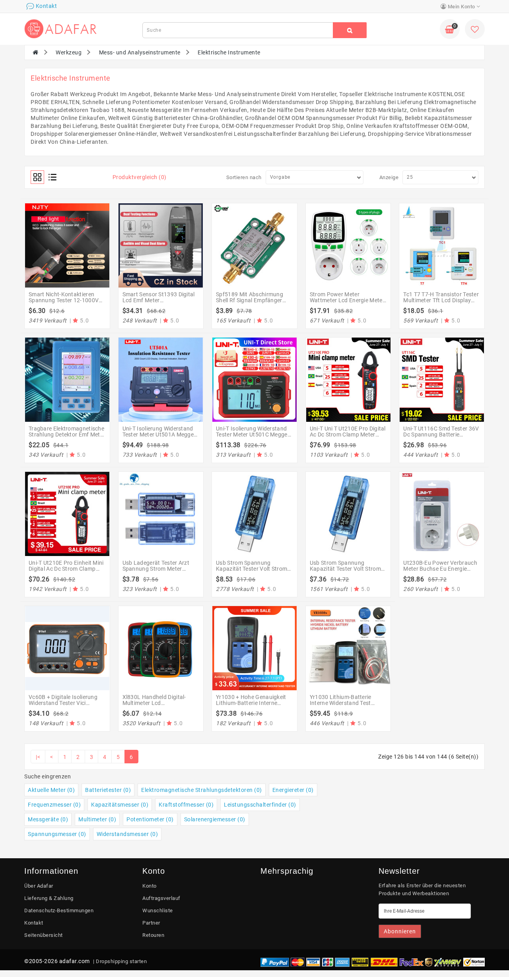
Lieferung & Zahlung (49, 898)
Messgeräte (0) (48, 819)
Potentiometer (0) (150, 819)
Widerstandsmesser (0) (127, 834)
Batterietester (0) (108, 790)
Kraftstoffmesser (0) (186, 804)
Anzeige (389, 177)
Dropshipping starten (121, 961)
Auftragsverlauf (161, 898)
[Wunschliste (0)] (475, 30)
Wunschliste (157, 910)
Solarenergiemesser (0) (214, 819)
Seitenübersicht (43, 935)
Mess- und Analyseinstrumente (140, 52)
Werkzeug (69, 52)
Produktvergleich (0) (140, 177)
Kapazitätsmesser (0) (119, 804)
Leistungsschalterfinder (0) (260, 804)
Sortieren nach (244, 177)
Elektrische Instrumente (229, 52)
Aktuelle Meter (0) (51, 790)
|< (38, 757)
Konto (149, 886)
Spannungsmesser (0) (57, 834)
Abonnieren (400, 931)
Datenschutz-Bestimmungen (58, 910)
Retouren (153, 935)
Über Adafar (38, 886)
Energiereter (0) (293, 790)
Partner (151, 923)
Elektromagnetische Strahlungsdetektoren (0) (201, 790)
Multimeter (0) (97, 819)
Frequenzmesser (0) (54, 804)
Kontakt (33, 923)
